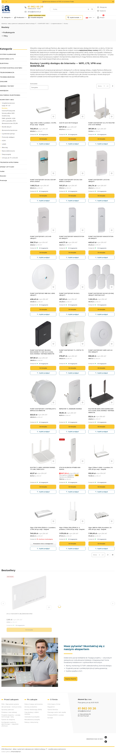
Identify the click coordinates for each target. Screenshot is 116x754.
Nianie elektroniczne (8, 151)
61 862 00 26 (35, 6)
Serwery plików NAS (8, 113)
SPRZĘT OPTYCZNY (7, 167)
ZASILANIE (3, 81)
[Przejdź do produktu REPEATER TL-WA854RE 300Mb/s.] (72, 392)
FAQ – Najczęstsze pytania (10, 704)
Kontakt (50, 718)
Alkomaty (5, 147)
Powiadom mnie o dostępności (43, 543)
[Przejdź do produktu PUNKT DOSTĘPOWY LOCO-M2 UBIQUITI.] (101, 163)
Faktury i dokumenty (31, 722)
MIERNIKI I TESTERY (7, 86)
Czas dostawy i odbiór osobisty (31, 713)
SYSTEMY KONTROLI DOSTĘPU (11, 68)
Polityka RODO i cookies (55, 715)
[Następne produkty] (107, 555)
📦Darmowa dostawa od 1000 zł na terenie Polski (58, 1)
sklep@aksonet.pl (34, 12)
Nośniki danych (6, 127)
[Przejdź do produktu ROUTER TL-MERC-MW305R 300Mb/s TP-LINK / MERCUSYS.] (43, 451)
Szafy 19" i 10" (6, 105)
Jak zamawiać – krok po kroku (11, 707)
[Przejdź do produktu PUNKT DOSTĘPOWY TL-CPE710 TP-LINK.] (72, 334)
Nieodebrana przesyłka (32, 719)
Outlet (2, 171)
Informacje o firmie (53, 704)
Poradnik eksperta (37, 17)
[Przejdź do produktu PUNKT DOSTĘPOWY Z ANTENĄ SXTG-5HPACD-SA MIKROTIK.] (43, 392)
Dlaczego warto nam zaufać (56, 712)
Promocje (3, 180)
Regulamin (51, 707)
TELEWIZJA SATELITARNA (9, 162)
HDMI (4, 140)
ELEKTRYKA (4, 63)
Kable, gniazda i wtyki (8, 118)
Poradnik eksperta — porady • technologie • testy (11, 716)
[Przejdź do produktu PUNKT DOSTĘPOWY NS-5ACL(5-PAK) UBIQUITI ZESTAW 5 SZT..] (101, 277)
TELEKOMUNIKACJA (7, 72)
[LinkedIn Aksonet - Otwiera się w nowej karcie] (106, 737)
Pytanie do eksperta (8, 719)
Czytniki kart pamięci (8, 134)
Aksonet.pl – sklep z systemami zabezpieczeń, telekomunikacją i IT (18, 23)
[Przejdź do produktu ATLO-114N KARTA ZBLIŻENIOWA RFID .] (29, 592)
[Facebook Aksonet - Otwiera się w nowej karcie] (106, 741)
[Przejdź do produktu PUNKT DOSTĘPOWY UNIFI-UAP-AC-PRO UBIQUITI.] (101, 334)
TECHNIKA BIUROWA (7, 77)
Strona (100, 86)
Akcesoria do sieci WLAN (10, 123)
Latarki (4, 144)
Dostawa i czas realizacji (9, 712)
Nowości (3, 176)
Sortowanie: (34, 84)
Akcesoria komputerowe (9, 130)
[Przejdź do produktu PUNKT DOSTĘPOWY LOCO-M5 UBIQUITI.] (43, 220)
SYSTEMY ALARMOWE (8, 54)
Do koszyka (43, 139)
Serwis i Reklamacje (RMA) (33, 709)
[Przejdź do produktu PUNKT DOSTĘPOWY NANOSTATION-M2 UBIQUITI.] (72, 220)
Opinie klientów (52, 709)
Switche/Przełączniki (8, 111)
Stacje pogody (6, 154)
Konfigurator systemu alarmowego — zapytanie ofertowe (9, 724)
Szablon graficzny (10, 751)
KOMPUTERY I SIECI (43, 23)
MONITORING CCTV (7, 59)
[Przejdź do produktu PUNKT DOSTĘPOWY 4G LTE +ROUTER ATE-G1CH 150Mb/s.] (101, 106)
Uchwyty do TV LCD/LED (10, 158)
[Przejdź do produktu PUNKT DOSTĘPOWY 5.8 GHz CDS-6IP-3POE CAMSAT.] (43, 163)
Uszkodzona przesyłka (31, 717)
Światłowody (6, 116)
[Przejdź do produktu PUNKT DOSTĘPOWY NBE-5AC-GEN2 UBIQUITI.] (43, 277)
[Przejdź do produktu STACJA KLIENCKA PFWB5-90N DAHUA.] (72, 451)
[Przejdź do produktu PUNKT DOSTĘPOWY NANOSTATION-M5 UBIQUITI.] (101, 220)
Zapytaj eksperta (70, 679)
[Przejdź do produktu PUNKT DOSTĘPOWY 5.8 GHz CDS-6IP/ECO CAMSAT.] (72, 163)
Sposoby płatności (7, 709)
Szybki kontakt (74, 17)
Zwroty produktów (30, 707)
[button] (113, 1)
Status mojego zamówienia (33, 704)
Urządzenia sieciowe (56, 23)
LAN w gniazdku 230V (9, 121)
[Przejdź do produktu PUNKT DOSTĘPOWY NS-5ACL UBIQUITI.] (72, 277)
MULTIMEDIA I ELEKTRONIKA (10, 95)
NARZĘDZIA (4, 90)
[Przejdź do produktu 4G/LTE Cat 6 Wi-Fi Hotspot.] (72, 106)
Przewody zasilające (8, 137)
